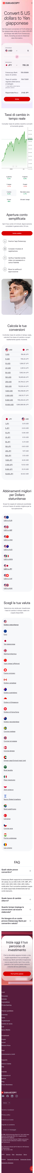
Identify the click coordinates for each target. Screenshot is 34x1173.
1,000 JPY (8, 460)
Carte (3, 1017)
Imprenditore (6, 1002)
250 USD (8, 382)
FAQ (3, 1067)
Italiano (5, 1103)
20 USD (8, 368)
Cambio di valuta (7, 1024)
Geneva (8, 1154)
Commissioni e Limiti (8, 1054)
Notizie (4, 1078)
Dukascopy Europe (25, 1159)
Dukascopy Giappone (7, 1163)
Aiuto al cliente (6, 1063)
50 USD (8, 373)
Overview (5, 1014)
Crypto (4, 1039)
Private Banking (6, 1005)
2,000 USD (9, 395)
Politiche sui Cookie (7, 1120)
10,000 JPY (9, 474)
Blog (3, 1081)
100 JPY (8, 446)
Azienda (4, 999)
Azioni (3, 1042)
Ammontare (8, 48)
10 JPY (7, 433)
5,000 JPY (9, 469)
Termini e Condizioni (8, 1110)
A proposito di (6, 1075)
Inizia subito (17, 233)
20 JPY (7, 437)
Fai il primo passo (17, 974)
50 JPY (7, 442)
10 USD (7, 363)
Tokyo (25, 1154)
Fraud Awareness (7, 1084)
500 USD (8, 386)
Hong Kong (19, 1154)
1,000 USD (9, 391)
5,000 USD (9, 400)
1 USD (7, 354)
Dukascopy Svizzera (13, 1159)
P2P (3, 1027)
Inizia (17, 99)
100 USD (8, 377)
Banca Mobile (6, 1030)
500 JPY (8, 455)
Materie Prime (6, 1045)
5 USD (7, 359)
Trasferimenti (6, 1021)
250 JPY (8, 451)
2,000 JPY (9, 465)
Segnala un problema (8, 1124)
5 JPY (7, 428)
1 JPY (7, 424)
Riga (13, 1154)
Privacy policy (6, 1115)
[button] (17, 870)
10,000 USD (9, 405)
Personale (5, 996)
